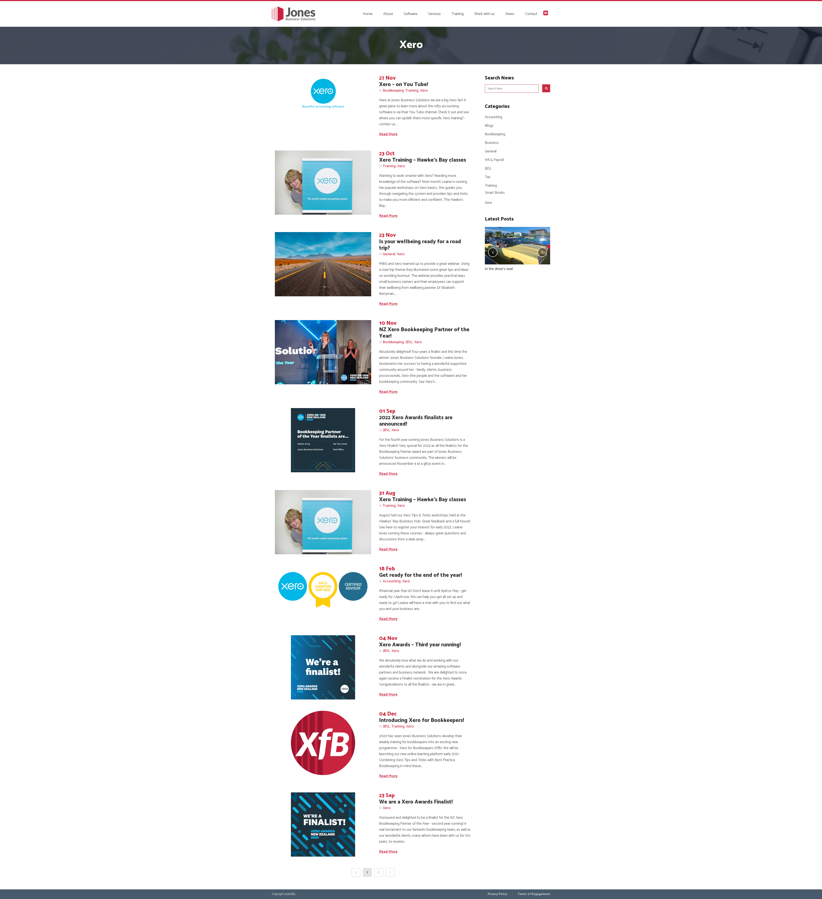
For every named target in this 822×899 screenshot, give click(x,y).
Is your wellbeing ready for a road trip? (420, 245)
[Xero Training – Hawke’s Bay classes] (323, 183)
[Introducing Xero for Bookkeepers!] (323, 743)
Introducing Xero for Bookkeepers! (421, 720)
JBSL (409, 342)
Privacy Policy (497, 894)
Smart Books (495, 193)
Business (492, 143)
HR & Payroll (494, 160)
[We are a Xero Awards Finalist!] (323, 824)
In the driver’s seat (499, 269)
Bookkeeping (393, 91)
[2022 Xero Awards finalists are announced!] (323, 440)
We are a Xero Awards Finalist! (416, 802)
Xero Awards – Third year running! (420, 644)
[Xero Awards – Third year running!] (323, 667)
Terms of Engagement (534, 894)
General (389, 254)
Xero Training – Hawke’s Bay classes (422, 160)
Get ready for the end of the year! (420, 575)
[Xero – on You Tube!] (323, 93)
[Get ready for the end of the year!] (323, 590)
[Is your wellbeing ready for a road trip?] (323, 264)
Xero (424, 91)
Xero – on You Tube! (403, 84)
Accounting (392, 581)
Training (411, 91)
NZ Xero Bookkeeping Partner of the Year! (424, 333)
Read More (388, 134)
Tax (487, 177)
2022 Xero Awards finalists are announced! (416, 421)
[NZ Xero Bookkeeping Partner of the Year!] (323, 352)
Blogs (489, 126)
